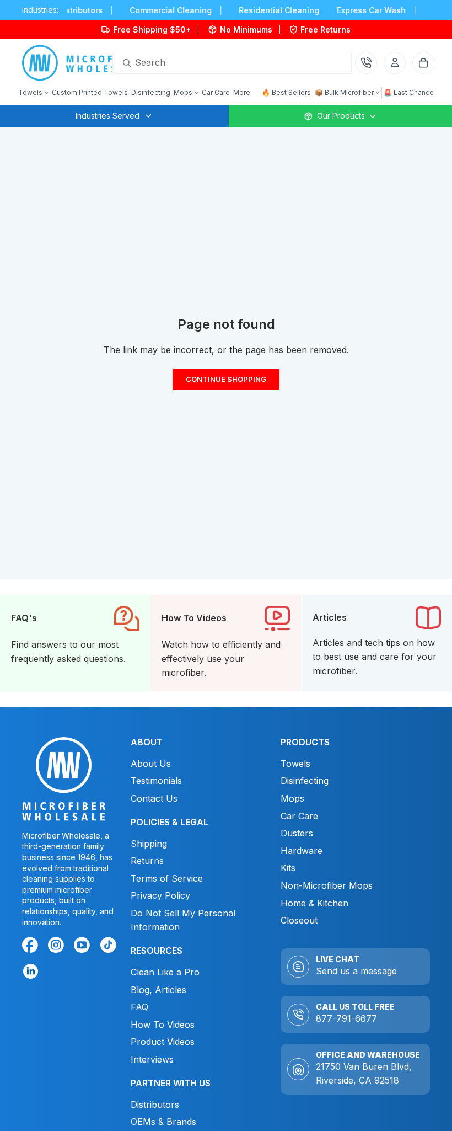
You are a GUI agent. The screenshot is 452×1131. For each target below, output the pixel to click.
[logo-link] (84, 63)
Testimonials (156, 780)
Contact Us (154, 798)
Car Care (299, 815)
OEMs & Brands (163, 1121)
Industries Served (107, 115)
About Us (151, 763)
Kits (288, 867)
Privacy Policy (160, 895)
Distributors (155, 1104)
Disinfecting (305, 780)
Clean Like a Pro (165, 972)
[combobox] (219, 63)
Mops (292, 798)
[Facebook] (32, 947)
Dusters (297, 833)
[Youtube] (84, 947)
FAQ (139, 1006)
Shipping (149, 843)
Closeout (299, 920)
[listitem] (242, 92)
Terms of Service (167, 878)
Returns (147, 860)
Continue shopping (225, 382)
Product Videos (163, 1041)
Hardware (301, 850)
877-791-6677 (346, 1018)
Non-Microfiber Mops (327, 885)
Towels (295, 763)
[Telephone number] (366, 63)
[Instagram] (58, 947)
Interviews (152, 1059)
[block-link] (75, 643)
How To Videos (163, 1024)
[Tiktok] (110, 947)
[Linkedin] (30, 971)
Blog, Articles (158, 989)
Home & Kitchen (314, 902)
